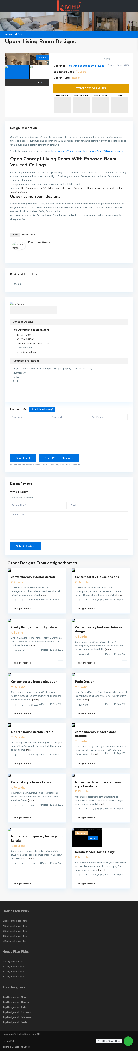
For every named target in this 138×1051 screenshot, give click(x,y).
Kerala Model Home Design (95, 852)
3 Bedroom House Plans (15, 931)
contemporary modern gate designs (95, 734)
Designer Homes (40, 242)
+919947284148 (25, 335)
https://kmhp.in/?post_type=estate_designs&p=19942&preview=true (87, 151)
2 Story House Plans (13, 966)
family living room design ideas (34, 627)
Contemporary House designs (97, 577)
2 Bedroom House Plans (15, 926)
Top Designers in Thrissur (16, 1002)
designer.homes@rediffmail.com (33, 343)
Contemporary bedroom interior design (99, 629)
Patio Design (84, 682)
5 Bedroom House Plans (15, 941)
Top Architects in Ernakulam (85, 66)
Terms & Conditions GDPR (16, 1046)
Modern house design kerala (32, 732)
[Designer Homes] (19, 245)
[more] (43, 595)
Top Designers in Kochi (14, 1007)
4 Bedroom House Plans (15, 936)
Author (15, 234)
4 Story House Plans (13, 976)
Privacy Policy (10, 1041)
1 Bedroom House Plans (15, 920)
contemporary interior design (33, 577)
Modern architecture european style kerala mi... (98, 784)
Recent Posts (29, 234)
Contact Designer (91, 88)
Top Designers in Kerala (15, 1022)
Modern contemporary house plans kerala (37, 838)
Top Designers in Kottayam (17, 1012)
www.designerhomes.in (28, 352)
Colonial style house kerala (31, 782)
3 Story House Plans (13, 971)
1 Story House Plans (13, 961)
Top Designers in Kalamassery (18, 1017)
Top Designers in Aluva (14, 997)
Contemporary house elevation (34, 682)
